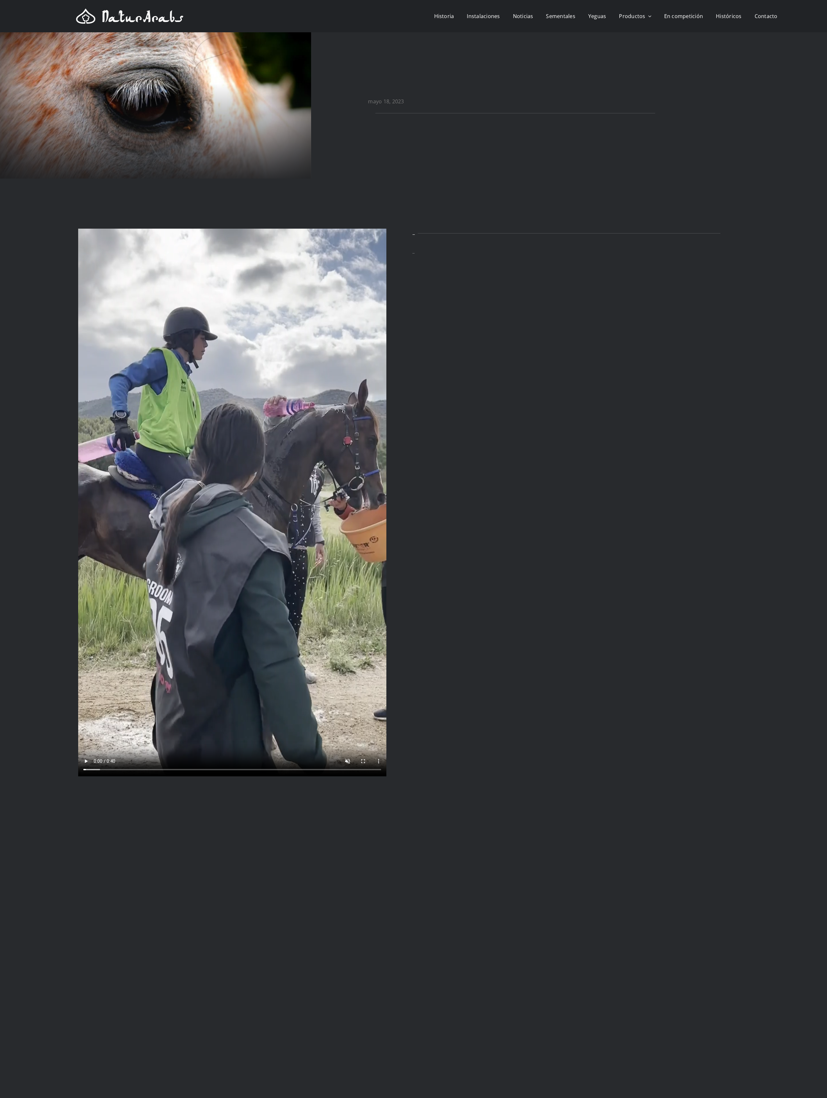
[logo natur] (130, 10)
